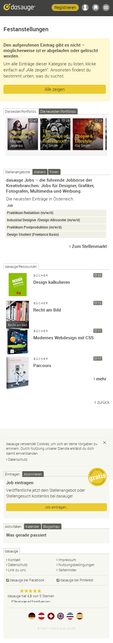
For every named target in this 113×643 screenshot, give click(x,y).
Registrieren (65, 7)
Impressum (67, 559)
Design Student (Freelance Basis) (33, 234)
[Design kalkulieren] (17, 284)
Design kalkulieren (51, 282)
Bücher (41, 275)
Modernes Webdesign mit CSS (63, 337)
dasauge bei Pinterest (76, 580)
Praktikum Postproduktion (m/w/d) (34, 227)
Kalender (32, 526)
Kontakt (14, 559)
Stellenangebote (17, 171)
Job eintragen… (56, 507)
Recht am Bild (47, 310)
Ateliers (39, 171)
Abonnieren (33, 474)
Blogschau (51, 526)
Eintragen (12, 474)
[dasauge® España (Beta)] (79, 616)
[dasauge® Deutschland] (31, 616)
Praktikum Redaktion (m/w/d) (30, 213)
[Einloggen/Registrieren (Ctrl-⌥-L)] (85, 7)
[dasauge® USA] (70, 616)
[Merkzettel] (95, 7)
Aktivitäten (13, 526)
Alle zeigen (55, 89)
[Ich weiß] (104, 442)
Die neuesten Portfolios (57, 111)
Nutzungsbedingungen (76, 564)
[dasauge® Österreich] (41, 616)
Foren (54, 171)
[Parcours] (17, 367)
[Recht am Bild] (17, 312)
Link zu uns (17, 570)
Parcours (42, 365)
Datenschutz (18, 459)
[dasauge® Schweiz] (51, 616)
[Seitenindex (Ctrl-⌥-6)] (106, 7)
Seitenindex (67, 570)
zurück (103, 402)
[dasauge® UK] (60, 616)
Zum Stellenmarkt (89, 246)
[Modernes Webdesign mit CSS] (17, 340)
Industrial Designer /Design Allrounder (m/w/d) (43, 220)
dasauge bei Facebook (27, 580)
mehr (101, 379)
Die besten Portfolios (20, 111)
